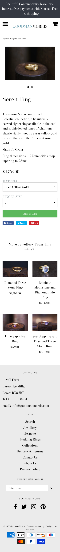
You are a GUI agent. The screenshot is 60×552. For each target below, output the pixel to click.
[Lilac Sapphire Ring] (15, 322)
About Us (30, 463)
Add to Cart (30, 214)
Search (30, 421)
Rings (12, 38)
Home (5, 38)
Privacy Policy (30, 469)
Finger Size (12, 197)
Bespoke (30, 433)
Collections (30, 445)
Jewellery (30, 427)
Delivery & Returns (30, 451)
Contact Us (30, 457)
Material (11, 181)
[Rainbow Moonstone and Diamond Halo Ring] (45, 269)
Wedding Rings (30, 439)
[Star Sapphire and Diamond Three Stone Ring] (45, 322)
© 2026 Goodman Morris (14, 526)
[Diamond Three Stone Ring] (15, 269)
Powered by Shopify (35, 526)
